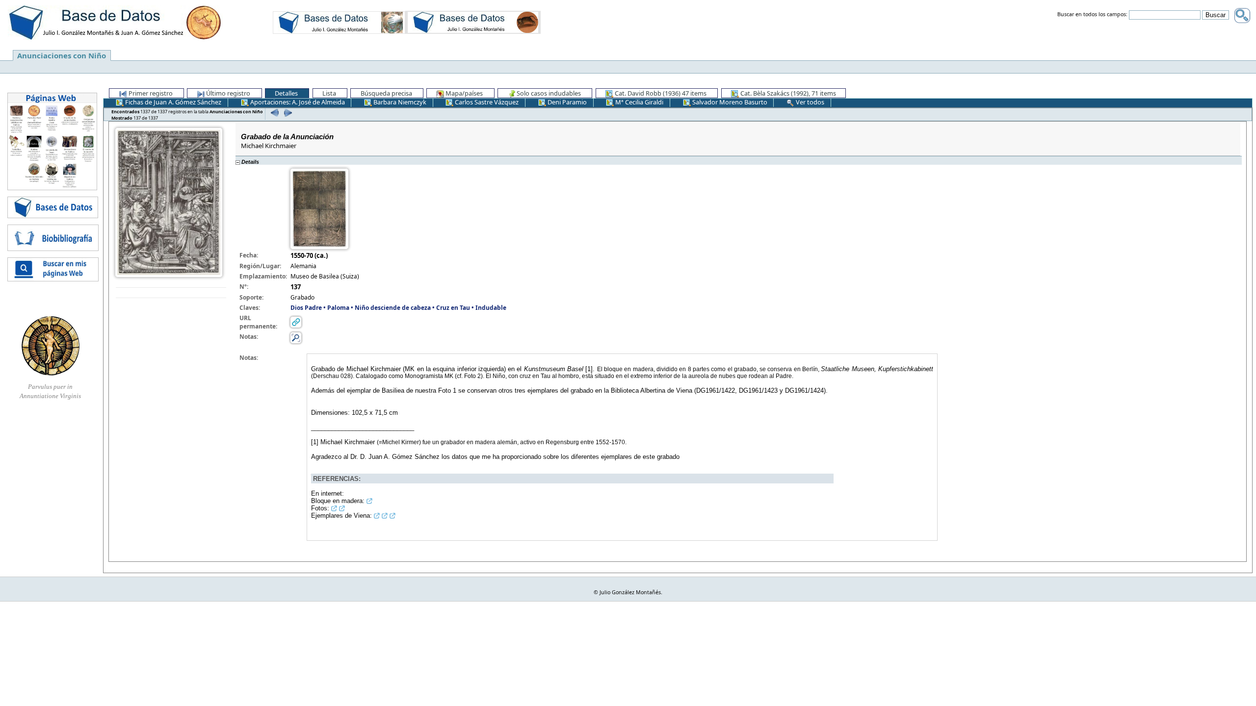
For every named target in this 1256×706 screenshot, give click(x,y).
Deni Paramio (566, 102)
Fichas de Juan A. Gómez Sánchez (172, 102)
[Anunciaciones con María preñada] (339, 22)
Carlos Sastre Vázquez (486, 102)
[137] (287, 112)
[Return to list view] (171, 293)
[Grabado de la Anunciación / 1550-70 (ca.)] (168, 201)
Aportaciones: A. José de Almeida (297, 102)
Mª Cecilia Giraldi (638, 102)
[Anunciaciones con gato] (473, 22)
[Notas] (295, 337)
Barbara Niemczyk (399, 102)
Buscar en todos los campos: (1092, 14)
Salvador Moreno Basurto (729, 102)
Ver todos (809, 102)
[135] (273, 112)
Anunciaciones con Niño (61, 55)
